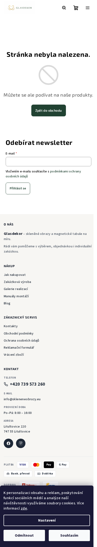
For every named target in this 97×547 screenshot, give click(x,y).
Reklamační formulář (19, 347)
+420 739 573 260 (27, 384)
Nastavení (47, 520)
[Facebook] (8, 443)
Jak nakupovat (15, 275)
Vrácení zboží (14, 354)
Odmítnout (24, 535)
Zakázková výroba (17, 282)
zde (24, 508)
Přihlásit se (18, 188)
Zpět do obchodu (48, 110)
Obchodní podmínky (19, 333)
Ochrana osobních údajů (21, 340)
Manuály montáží (16, 296)
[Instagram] (20, 443)
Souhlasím (69, 535)
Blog (7, 303)
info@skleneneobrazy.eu (22, 399)
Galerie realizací (16, 289)
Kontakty (11, 326)
